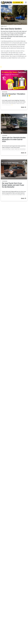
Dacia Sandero (16, 51)
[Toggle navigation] (26, 2)
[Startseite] (6, 2)
